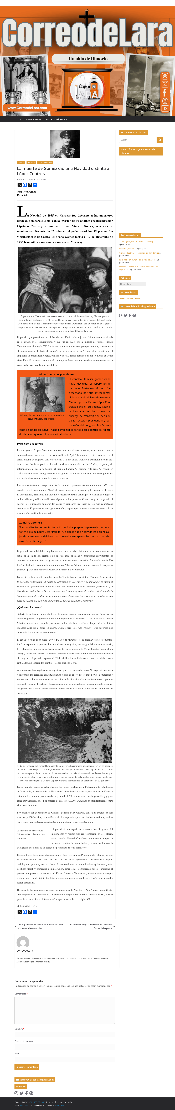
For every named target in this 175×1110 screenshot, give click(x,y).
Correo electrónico (24, 1041)
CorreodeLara (41, 179)
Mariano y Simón (126, 248)
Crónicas (21, 162)
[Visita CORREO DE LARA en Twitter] (125, 316)
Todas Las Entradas (45, 162)
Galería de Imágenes (55, 119)
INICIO (19, 119)
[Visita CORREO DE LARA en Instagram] (120, 316)
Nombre (19, 1028)
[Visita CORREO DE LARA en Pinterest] (134, 316)
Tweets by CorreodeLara (129, 298)
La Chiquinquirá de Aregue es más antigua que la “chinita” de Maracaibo (40, 926)
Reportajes (31, 162)
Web (16, 1053)
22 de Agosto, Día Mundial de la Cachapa (137, 241)
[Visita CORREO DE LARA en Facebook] (130, 316)
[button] (66, 119)
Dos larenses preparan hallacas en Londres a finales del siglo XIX (90, 926)
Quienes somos (33, 119)
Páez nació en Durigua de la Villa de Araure (137, 260)
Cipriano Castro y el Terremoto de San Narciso (139, 253)
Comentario (21, 993)
